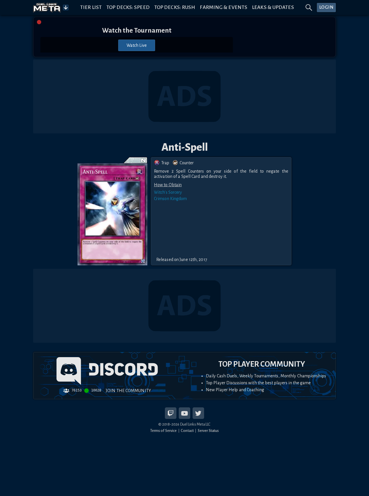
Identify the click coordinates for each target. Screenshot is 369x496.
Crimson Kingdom (170, 198)
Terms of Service (163, 430)
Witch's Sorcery (168, 192)
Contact (187, 430)
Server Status (208, 430)
